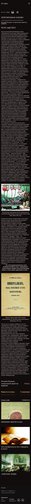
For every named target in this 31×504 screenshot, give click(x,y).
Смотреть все (26, 400)
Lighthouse (13, 492)
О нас (2, 499)
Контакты (3, 501)
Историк (4, 3)
